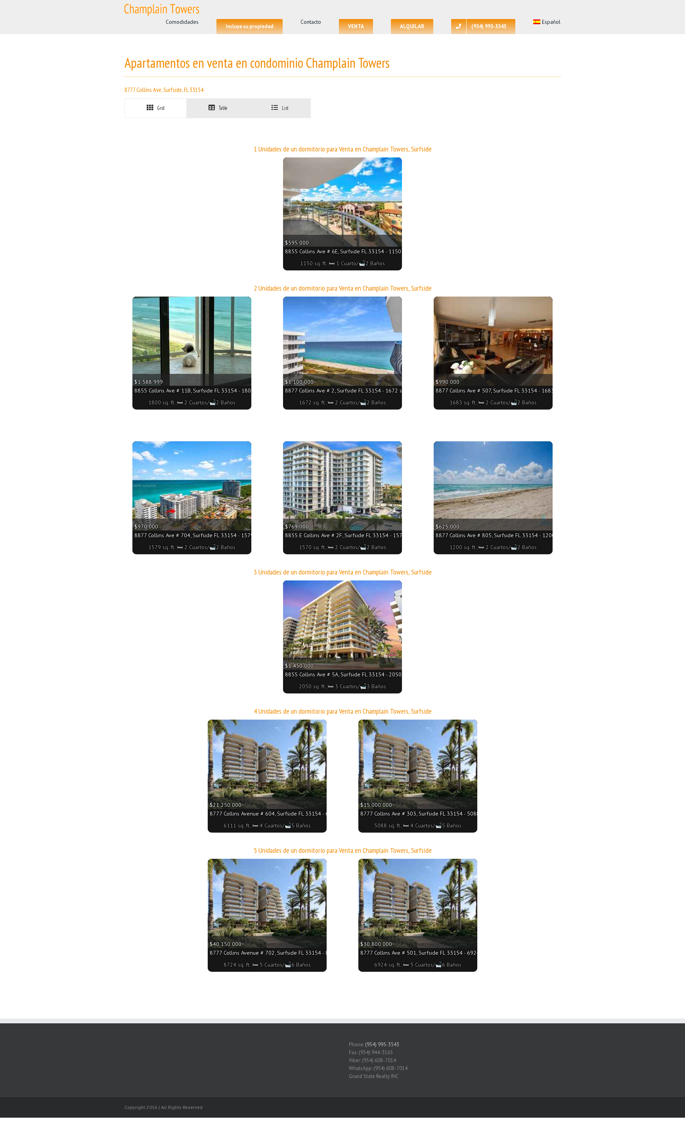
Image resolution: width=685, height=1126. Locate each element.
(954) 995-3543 (382, 1044)
